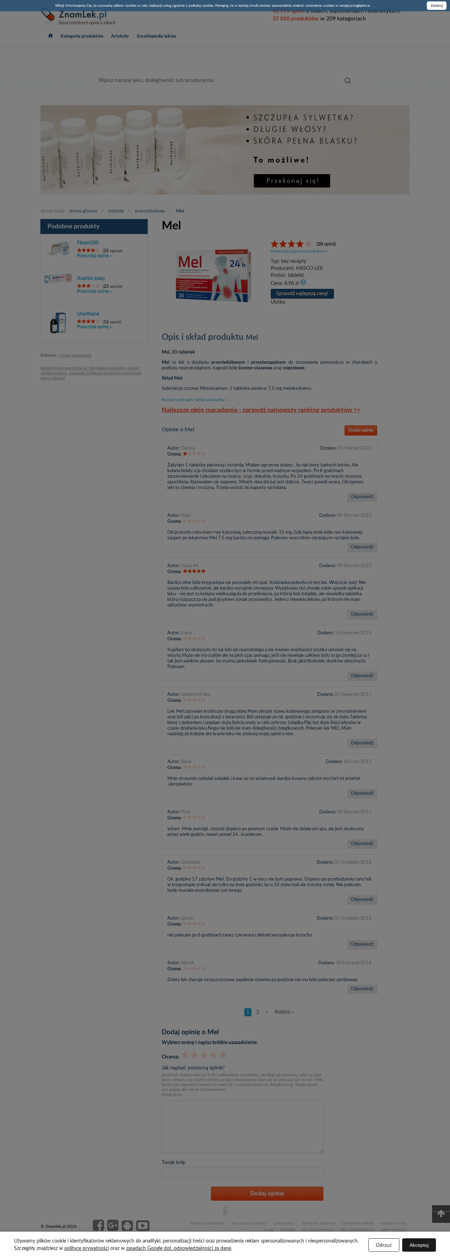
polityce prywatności (86, 1248)
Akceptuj (419, 1245)
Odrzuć (384, 1245)
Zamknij (437, 5)
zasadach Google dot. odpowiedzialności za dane (178, 1248)
